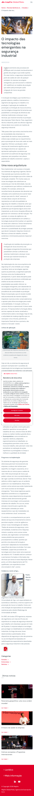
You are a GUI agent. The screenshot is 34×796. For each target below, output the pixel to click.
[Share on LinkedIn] (5, 68)
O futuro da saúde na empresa (12, 728)
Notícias (4, 664)
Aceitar (17, 420)
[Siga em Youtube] (19, 782)
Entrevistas (5, 662)
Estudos (25, 8)
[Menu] (31, 2)
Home (3, 8)
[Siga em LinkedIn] (15, 782)
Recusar (17, 415)
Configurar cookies (17, 410)
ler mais (4, 708)
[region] (17, 398)
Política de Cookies (23, 404)
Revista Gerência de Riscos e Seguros (14, 8)
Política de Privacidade (11, 406)
